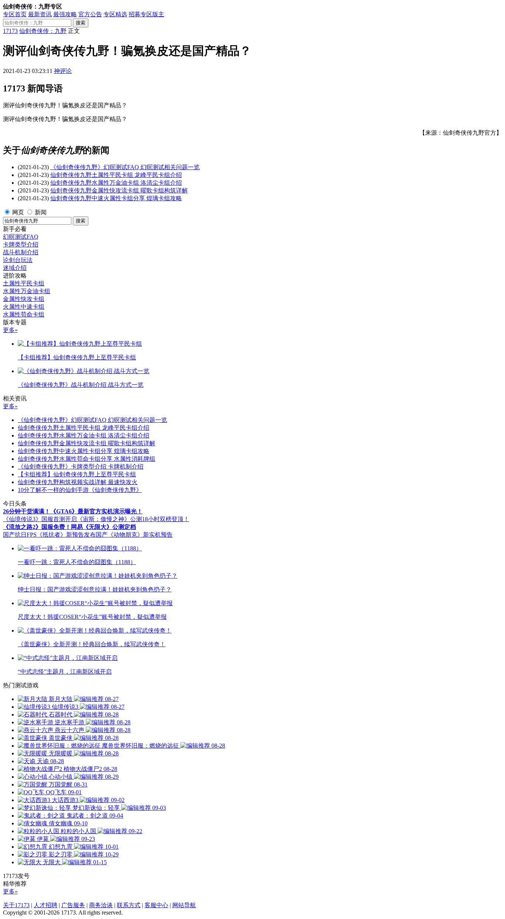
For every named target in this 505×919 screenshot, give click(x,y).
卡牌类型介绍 (20, 244)
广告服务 (73, 905)
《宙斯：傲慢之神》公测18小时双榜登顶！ (133, 519)
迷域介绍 (15, 268)
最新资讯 (40, 14)
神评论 (63, 71)
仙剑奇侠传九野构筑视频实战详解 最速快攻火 (78, 482)
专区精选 (115, 14)
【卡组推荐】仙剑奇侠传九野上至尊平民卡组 (77, 474)
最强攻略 (65, 14)
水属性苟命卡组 (23, 314)
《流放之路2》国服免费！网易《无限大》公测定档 (69, 527)
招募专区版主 (146, 14)
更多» (10, 330)
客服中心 (156, 905)
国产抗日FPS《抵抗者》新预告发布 (49, 534)
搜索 (80, 23)
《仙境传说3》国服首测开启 (40, 519)
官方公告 (90, 14)
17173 (10, 31)
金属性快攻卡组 (23, 299)
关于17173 (16, 905)
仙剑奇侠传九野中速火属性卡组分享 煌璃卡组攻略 (116, 198)
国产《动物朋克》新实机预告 (134, 534)
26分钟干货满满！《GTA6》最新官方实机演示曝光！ (73, 511)
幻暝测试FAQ (20, 237)
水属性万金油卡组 (26, 291)
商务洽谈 (101, 905)
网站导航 (184, 905)
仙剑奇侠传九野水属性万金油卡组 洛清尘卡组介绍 (116, 183)
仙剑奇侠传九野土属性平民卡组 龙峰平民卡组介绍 (116, 175)
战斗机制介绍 (20, 252)
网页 (18, 212)
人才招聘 (45, 905)
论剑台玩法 (18, 260)
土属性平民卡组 (23, 283)
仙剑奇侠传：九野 (43, 31)
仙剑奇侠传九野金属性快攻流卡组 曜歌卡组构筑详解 (119, 190)
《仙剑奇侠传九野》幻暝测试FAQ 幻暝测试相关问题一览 (125, 167)
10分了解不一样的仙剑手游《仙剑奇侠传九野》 (80, 490)
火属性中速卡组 (23, 306)
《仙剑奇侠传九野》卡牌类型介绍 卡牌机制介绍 (80, 466)
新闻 (41, 212)
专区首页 (15, 14)
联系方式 (128, 905)
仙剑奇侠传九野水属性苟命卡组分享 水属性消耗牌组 (86, 459)
